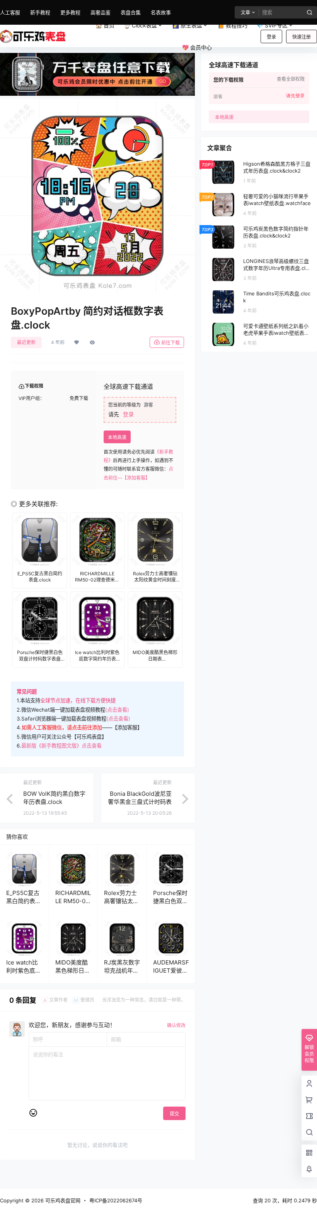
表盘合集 (131, 12)
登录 (271, 37)
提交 (174, 1114)
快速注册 (301, 37)
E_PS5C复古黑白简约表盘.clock (22, 901)
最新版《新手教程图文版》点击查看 (61, 745)
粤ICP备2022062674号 (115, 1200)
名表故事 (161, 12)
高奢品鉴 (100, 12)
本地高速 (117, 437)
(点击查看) (117, 710)
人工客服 (10, 12)
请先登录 (295, 95)
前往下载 (170, 343)
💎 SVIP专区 (272, 25)
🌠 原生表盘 (187, 25)
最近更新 (26, 342)
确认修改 (176, 1025)
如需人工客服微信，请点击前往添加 (62, 727)
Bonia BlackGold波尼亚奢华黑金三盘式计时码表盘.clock (140, 802)
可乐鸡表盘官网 (62, 1200)
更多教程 (70, 12)
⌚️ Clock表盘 (140, 25)
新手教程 (40, 12)
